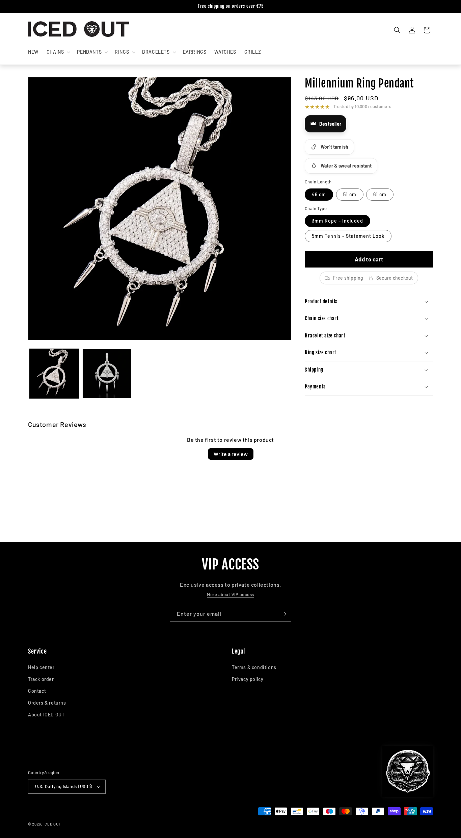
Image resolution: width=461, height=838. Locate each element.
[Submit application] (283, 614)
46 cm (319, 194)
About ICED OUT (46, 714)
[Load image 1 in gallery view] (54, 373)
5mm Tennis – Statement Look (348, 236)
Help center (41, 667)
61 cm (379, 194)
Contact (37, 691)
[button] (58, 52)
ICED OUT (52, 824)
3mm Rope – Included (337, 221)
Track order (41, 679)
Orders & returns (47, 703)
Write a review (231, 454)
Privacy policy (247, 679)
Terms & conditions (254, 667)
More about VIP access (230, 594)
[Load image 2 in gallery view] (107, 373)
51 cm (349, 194)
